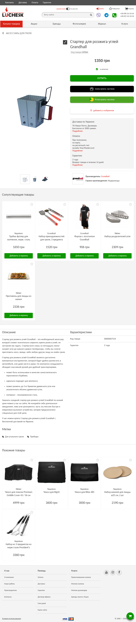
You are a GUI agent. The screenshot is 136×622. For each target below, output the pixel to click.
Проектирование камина (81, 577)
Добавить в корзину (19, 256)
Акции (34, 24)
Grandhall (105, 176)
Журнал (102, 24)
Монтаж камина (77, 584)
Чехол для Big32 (51, 492)
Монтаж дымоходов (79, 590)
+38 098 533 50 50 (127, 14)
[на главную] (12, 11)
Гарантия (47, 3)
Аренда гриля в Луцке (80, 597)
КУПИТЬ (102, 78)
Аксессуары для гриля (18, 33)
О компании (9, 577)
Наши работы (9, 584)
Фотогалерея (79, 24)
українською (61, 9)
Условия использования (11, 619)
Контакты (9, 3)
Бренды (57, 24)
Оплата (35, 3)
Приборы (34, 437)
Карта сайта (42, 610)
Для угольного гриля (14, 437)
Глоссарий (42, 604)
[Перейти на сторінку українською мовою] (68, 9)
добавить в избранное (103, 111)
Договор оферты (44, 597)
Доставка (23, 3)
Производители (10, 590)
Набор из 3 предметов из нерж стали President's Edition (18, 547)
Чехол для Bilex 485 (84, 492)
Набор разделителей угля (117, 236)
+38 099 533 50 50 (127, 16)
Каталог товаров (11, 24)
